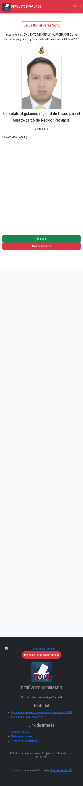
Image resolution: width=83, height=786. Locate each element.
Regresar (41, 239)
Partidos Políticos (21, 736)
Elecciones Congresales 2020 (28, 717)
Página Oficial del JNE (61, 770)
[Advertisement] (41, 184)
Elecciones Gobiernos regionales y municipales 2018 (41, 712)
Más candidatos (41, 246)
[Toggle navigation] (75, 6)
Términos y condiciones (25, 741)
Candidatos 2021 (21, 732)
